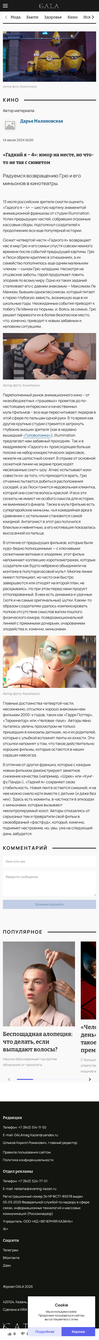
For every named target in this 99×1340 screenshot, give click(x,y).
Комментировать (49, 904)
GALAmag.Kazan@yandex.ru (36, 1135)
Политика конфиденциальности (28, 1160)
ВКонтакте (11, 1257)
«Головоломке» (37, 435)
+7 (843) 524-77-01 (32, 1181)
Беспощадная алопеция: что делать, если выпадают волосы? (37, 1042)
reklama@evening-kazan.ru (35, 1188)
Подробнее (44, 1331)
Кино (73, 17)
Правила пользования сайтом (27, 1152)
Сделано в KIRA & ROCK (21, 1309)
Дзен (7, 1265)
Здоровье (53, 17)
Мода (16, 17)
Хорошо (78, 1331)
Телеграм (10, 1250)
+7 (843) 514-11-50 (32, 1127)
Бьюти (32, 17)
